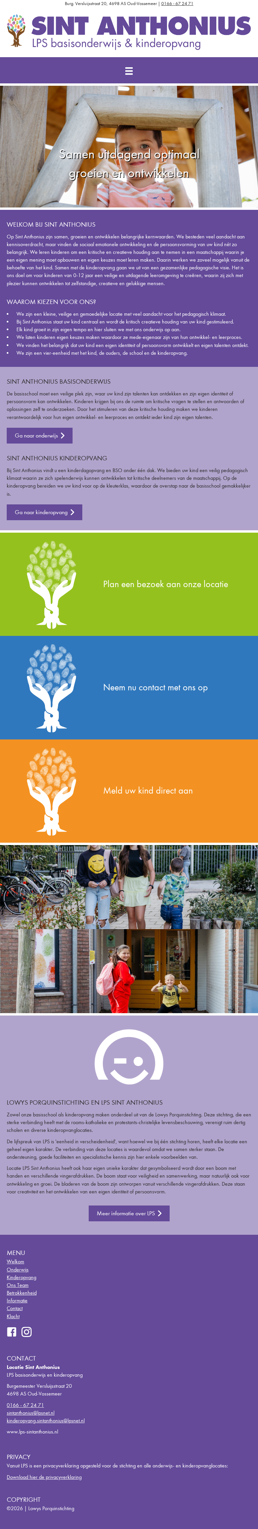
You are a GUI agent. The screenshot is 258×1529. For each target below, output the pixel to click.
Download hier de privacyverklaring (44, 1477)
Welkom (15, 1261)
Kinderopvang (21, 1277)
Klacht (13, 1316)
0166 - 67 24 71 (177, 3)
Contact (15, 1308)
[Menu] (129, 71)
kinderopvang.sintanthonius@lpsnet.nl (46, 1420)
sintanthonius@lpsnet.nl (30, 1413)
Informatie (17, 1300)
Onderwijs (18, 1269)
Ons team (18, 1285)
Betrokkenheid (22, 1293)
